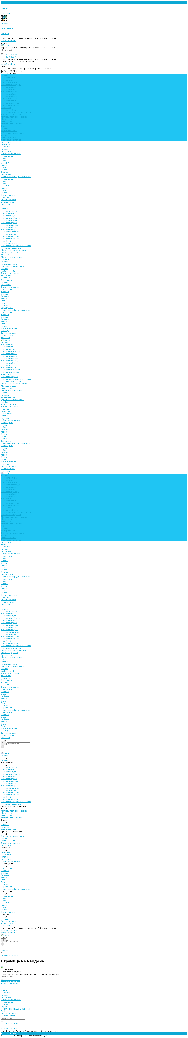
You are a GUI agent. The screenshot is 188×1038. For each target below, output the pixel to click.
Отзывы (4, 172)
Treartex (4, 990)
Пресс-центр (7, 156)
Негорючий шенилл (10, 105)
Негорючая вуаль (9, 82)
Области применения (11, 154)
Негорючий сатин (9, 87)
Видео (4, 170)
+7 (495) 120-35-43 (9, 930)
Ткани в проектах (9, 328)
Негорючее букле (9, 110)
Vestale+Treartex (8, 137)
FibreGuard (6, 108)
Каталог (4, 149)
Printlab (4, 135)
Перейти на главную (10, 981)
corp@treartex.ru (8, 40)
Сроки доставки (8, 200)
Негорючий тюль (8, 80)
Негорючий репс (9, 89)
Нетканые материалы (11, 114)
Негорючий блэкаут (10, 94)
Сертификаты (7, 174)
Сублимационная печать (12, 133)
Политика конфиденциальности (16, 177)
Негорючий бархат (9, 96)
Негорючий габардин (11, 85)
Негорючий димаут (10, 91)
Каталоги (5, 128)
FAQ (3, 1011)
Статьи (4, 167)
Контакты (5, 337)
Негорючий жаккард (10, 103)
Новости (5, 158)
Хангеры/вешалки (9, 131)
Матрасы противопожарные (14, 117)
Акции (4, 165)
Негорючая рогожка (10, 98)
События (5, 163)
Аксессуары (6, 121)
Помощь (5, 331)
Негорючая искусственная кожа (16, 112)
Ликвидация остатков (11, 140)
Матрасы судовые (9, 119)
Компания (5, 278)
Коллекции (6, 151)
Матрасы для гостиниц (11, 124)
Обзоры (4, 160)
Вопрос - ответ (8, 202)
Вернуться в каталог (10, 983)
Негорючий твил (8, 101)
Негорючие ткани (9, 78)
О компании (6, 147)
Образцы (5, 126)
